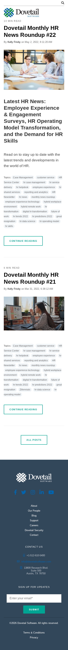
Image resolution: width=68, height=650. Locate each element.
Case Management (23, 177)
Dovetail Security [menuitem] (34, 530)
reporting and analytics (36, 192)
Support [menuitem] (34, 520)
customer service (45, 177)
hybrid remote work (31, 206)
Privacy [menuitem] (34, 637)
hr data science (27, 221)
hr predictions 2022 (42, 216)
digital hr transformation (35, 211)
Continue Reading (23, 241)
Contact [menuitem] (34, 535)
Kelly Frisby (14, 42)
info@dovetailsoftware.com (36, 561)
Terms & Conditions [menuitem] (34, 632)
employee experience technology (22, 201)
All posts (34, 440)
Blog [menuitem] (34, 515)
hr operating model (49, 221)
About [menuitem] (34, 505)
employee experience (44, 187)
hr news (23, 197)
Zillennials (25, 389)
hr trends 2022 (20, 216)
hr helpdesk (22, 187)
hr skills (9, 226)
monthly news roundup (43, 197)
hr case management (34, 182)
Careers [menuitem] (34, 525)
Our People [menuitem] (34, 510)
